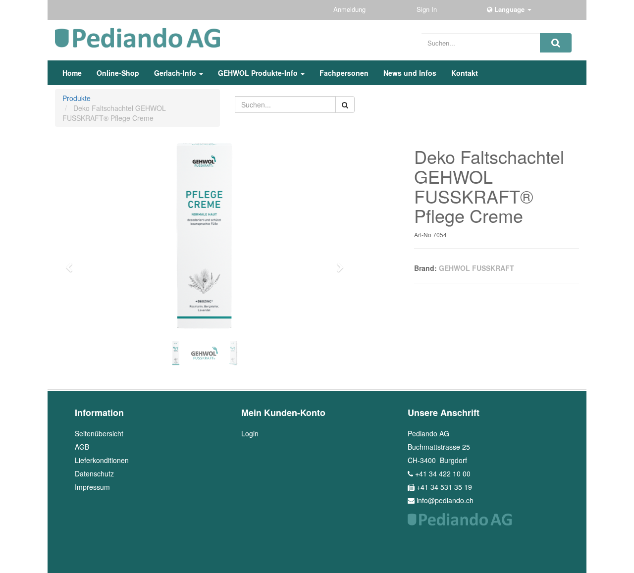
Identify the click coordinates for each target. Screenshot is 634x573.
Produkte (76, 98)
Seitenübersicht (99, 433)
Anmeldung (350, 9)
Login (250, 433)
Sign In (428, 9)
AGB (82, 447)
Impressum (92, 487)
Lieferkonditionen (102, 460)
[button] (72, 263)
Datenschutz (94, 473)
